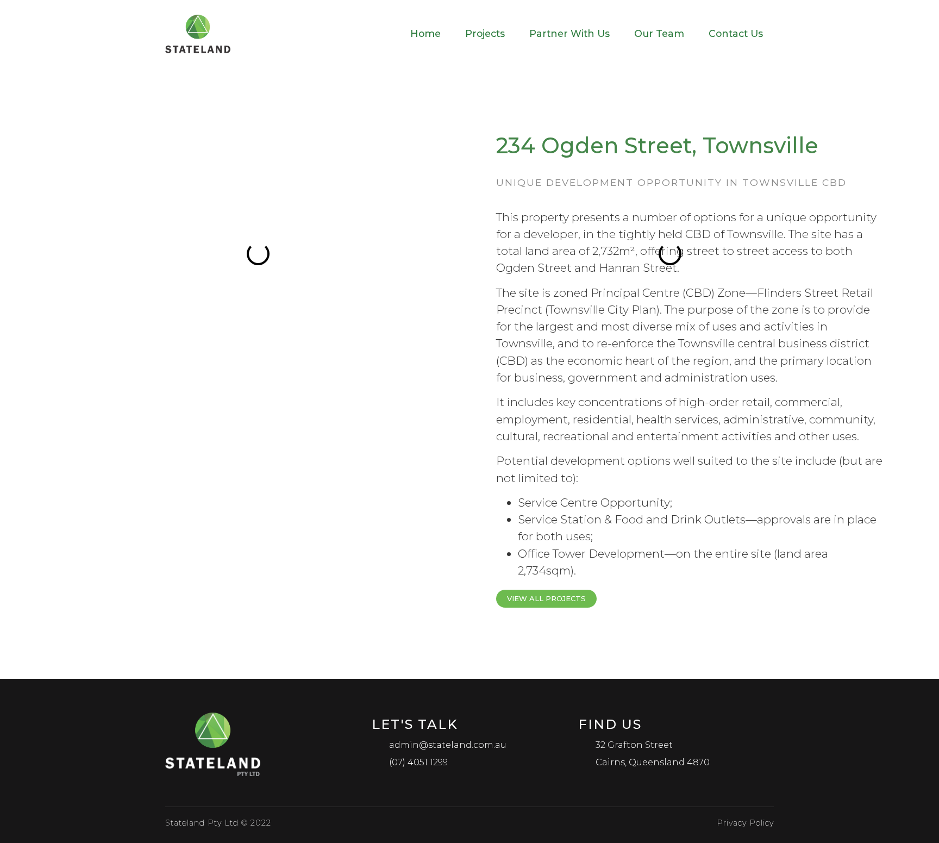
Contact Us (736, 33)
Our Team (659, 33)
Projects (485, 33)
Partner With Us (569, 33)
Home (425, 33)
